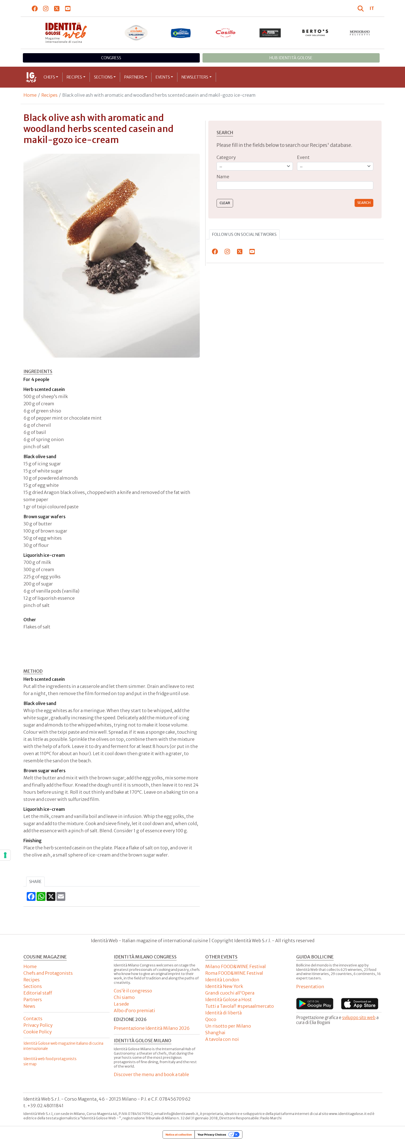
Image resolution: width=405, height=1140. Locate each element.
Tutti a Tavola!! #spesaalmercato (239, 1006)
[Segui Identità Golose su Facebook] (35, 8)
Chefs (49, 77)
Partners (134, 77)
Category (226, 157)
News (29, 1006)
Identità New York (224, 986)
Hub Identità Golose (290, 57)
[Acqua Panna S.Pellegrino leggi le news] (136, 33)
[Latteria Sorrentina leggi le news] (180, 33)
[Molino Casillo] (225, 33)
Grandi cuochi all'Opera (229, 993)
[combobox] (295, 185)
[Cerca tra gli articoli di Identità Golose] (361, 8)
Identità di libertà (223, 1012)
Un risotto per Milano (228, 1026)
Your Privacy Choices (212, 1134)
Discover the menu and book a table (151, 1074)
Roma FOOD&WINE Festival (234, 973)
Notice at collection (179, 1134)
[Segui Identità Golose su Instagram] (46, 8)
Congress (111, 57)
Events (163, 77)
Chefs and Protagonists (48, 973)
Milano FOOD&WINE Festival (235, 966)
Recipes (74, 77)
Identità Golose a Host (228, 999)
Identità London (222, 979)
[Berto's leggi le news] (315, 33)
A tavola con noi (222, 1039)
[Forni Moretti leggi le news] (270, 33)
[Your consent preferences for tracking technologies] (5, 855)
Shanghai (215, 1032)
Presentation (310, 986)
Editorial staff (37, 993)
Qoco (210, 1019)
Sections (103, 77)
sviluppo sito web (359, 1017)
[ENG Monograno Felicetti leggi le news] (359, 33)
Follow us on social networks (244, 234)
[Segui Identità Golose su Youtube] (68, 8)
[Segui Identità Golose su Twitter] (57, 8)
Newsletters (195, 77)
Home (30, 95)
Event (303, 157)
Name (223, 176)
